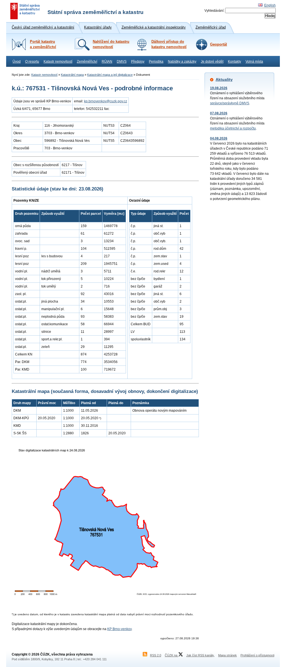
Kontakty (234, 61)
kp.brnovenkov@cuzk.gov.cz (105, 101)
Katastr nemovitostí (58, 61)
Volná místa (254, 61)
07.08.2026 (218, 113)
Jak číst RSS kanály (200, 655)
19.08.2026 (218, 88)
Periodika (156, 61)
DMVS (122, 61)
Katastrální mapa (72, 74)
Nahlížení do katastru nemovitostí (111, 44)
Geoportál (218, 44)
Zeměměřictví (87, 61)
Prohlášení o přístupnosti (257, 655)
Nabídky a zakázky (182, 61)
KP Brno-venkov (119, 629)
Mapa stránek (227, 655)
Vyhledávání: (214, 11)
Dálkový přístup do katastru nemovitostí (169, 44)
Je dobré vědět (212, 61)
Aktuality (224, 79)
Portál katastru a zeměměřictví (43, 44)
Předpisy (137, 61)
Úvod (17, 61)
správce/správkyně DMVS (229, 103)
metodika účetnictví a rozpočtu (233, 128)
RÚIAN (107, 61)
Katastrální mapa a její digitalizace (110, 74)
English (270, 5)
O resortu (32, 61)
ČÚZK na (171, 655)
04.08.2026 (218, 138)
